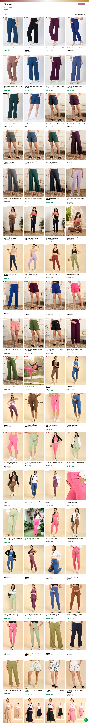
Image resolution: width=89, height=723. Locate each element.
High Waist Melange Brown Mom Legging (75, 538)
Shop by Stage (50, 4)
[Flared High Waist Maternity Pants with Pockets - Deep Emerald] (13, 107)
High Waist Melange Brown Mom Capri (53, 386)
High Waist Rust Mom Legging (51, 274)
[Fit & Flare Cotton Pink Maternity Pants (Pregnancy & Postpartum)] (34, 522)
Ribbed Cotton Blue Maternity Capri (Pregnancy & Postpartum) (74, 424)
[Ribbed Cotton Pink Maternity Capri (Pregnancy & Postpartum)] (13, 446)
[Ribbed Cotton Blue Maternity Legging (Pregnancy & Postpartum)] (55, 598)
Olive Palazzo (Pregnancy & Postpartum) (54, 652)
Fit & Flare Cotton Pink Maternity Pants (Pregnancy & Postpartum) (32, 539)
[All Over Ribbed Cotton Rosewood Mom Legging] (55, 485)
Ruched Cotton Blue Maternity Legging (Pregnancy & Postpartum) (53, 576)
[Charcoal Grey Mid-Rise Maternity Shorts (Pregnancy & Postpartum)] (13, 145)
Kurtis (29, 4)
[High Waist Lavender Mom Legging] (34, 258)
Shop (25, 4)
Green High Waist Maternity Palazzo (11, 386)
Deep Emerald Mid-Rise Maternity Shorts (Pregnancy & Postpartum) (54, 162)
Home (4, 7)
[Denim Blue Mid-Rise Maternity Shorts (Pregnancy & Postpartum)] (34, 145)
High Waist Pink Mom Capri (30, 386)
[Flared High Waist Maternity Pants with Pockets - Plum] (55, 70)
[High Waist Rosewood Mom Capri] (13, 408)
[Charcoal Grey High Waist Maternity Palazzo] (13, 182)
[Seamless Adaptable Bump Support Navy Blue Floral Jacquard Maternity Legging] (34, 221)
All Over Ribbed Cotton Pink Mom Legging (54, 462)
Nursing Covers (43, 4)
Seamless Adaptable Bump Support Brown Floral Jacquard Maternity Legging (12, 237)
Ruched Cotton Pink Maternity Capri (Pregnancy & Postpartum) (53, 424)
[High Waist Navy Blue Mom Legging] (13, 258)
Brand (57, 4)
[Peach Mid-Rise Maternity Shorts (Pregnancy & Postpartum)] (13, 333)
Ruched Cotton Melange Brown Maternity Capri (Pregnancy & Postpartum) (33, 424)
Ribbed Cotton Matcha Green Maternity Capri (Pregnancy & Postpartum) (34, 463)
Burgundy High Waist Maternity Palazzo (74, 349)
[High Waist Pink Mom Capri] (34, 370)
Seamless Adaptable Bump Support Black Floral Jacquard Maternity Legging (54, 237)
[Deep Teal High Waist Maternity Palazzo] (13, 31)
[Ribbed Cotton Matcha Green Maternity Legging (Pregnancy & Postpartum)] (34, 635)
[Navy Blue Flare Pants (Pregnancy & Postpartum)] (76, 635)
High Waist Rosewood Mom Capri (10, 424)
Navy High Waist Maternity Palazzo (52, 198)
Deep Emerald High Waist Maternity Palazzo (33, 198)
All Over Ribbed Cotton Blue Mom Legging (33, 501)
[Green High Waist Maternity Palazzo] (13, 370)
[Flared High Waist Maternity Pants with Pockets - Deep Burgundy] (55, 31)
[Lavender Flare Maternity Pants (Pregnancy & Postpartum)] (76, 182)
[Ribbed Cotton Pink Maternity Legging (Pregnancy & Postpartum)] (13, 635)
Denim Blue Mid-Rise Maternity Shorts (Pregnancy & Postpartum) (32, 162)
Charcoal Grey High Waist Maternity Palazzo (12, 198)
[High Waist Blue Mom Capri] (76, 370)
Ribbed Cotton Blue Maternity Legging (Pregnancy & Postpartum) (53, 615)
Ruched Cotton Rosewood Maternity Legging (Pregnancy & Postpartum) (33, 615)
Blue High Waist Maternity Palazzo (10, 311)
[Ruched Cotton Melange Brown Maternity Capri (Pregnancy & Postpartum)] (34, 408)
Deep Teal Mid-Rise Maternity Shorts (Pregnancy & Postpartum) (32, 124)
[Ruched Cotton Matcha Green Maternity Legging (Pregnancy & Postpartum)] (13, 598)
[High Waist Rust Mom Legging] (55, 258)
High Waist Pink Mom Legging (51, 538)
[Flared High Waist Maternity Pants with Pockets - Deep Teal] (34, 70)
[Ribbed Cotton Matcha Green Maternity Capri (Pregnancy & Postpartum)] (34, 446)
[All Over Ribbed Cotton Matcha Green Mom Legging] (76, 446)
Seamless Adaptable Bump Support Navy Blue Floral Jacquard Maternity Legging (34, 237)
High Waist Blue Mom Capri (72, 386)
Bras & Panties (35, 4)
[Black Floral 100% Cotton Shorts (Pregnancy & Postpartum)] (55, 674)
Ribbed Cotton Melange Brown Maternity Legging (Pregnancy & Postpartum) (75, 615)
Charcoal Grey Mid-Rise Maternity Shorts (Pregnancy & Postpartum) (12, 162)
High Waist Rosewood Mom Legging (32, 576)
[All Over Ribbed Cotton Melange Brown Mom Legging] (13, 485)
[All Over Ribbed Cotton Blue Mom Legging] (34, 485)
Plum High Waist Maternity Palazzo (74, 161)
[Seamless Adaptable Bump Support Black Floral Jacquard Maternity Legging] (55, 221)
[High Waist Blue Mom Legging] (13, 559)
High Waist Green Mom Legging (73, 274)
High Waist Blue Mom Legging (9, 576)
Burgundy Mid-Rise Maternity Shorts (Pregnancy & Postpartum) (32, 312)
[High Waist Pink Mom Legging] (55, 522)
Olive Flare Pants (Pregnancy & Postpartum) (12, 690)
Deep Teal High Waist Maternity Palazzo (11, 47)
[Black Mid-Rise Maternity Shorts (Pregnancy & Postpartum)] (55, 333)
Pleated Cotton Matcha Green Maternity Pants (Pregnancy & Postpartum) (13, 539)
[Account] (74, 4)
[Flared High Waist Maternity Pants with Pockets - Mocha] (13, 70)
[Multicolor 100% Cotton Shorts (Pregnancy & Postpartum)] (76, 674)
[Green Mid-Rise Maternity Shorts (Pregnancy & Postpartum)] (34, 333)
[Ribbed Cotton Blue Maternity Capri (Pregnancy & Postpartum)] (76, 408)
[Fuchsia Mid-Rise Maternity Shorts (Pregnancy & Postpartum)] (76, 295)
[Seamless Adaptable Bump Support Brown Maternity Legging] (76, 221)
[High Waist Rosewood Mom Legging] (34, 559)
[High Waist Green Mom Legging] (76, 258)
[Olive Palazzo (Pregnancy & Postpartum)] (55, 635)
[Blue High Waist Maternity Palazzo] (13, 295)
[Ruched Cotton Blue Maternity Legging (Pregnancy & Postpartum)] (55, 559)
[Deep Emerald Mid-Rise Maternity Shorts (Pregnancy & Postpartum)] (55, 145)
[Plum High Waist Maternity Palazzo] (76, 145)
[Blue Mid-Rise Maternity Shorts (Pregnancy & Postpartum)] (55, 295)
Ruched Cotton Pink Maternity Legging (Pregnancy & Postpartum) (74, 576)
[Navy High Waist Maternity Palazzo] (55, 182)
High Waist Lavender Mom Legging (31, 274)
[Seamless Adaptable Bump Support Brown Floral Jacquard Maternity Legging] (13, 221)
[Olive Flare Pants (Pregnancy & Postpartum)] (13, 674)
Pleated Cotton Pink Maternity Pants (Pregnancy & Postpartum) (74, 502)
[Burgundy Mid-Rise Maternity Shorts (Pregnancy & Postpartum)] (34, 295)
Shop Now (82, 4)
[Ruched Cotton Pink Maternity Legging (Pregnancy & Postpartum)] (76, 559)
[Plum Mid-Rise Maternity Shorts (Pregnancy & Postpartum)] (76, 107)
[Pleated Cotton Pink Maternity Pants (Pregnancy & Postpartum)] (76, 485)
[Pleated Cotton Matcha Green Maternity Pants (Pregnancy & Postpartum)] (13, 522)
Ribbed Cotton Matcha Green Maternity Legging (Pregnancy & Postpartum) (32, 652)
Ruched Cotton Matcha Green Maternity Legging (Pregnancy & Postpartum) (11, 615)
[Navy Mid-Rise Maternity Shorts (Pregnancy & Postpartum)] (55, 107)
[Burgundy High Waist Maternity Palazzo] (76, 333)
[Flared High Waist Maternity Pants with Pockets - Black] (34, 31)
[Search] (71, 4)
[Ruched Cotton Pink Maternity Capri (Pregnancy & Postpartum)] (55, 408)
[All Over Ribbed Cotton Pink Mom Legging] (55, 446)
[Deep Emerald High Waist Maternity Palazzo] (34, 182)
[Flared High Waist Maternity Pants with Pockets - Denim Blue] (76, 70)
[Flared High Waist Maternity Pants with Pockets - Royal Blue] (76, 31)
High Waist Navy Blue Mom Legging (10, 274)
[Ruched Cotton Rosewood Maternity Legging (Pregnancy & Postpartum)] (34, 598)
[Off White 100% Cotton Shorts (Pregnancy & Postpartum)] (34, 674)
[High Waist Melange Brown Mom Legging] (76, 522)
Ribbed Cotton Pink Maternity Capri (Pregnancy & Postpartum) (10, 463)
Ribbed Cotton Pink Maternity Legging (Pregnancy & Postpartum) (11, 652)
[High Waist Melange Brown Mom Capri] (55, 370)
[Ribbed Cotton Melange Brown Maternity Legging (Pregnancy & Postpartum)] (76, 598)
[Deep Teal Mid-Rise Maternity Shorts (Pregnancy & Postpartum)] (34, 107)
